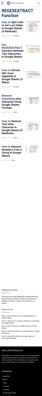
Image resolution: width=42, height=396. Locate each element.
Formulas (16, 36)
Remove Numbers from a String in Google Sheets (12, 151)
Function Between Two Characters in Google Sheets (13, 50)
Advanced (6, 376)
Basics (15, 112)
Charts (5, 383)
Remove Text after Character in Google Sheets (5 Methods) (12, 127)
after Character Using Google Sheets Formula (11, 101)
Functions (6, 389)
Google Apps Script (9, 393)
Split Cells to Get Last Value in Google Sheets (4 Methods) (12, 27)
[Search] (38, 3)
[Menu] (2, 3)
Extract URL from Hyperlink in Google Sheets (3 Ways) (12, 76)
